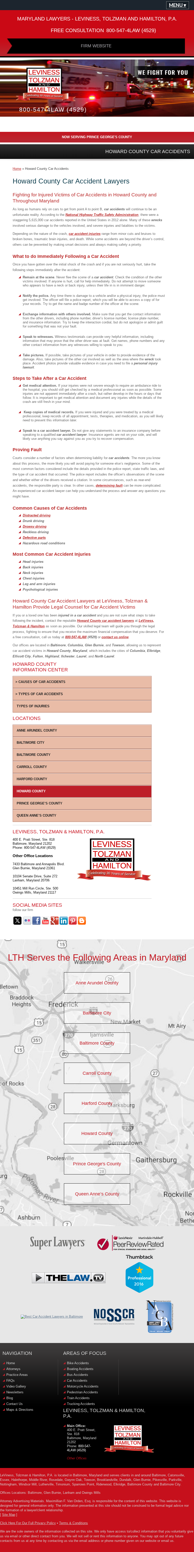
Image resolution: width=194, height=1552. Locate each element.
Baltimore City (30, 742)
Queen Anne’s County (36, 815)
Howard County (31, 791)
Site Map (8, 1515)
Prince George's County (97, 1163)
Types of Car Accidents (40, 694)
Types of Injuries (33, 706)
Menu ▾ (177, 5)
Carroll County (32, 767)
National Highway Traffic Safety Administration (101, 215)
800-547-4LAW (76, 637)
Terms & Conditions (73, 1523)
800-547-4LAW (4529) (79, 1448)
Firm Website (96, 46)
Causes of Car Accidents (41, 682)
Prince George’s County (39, 803)
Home (17, 169)
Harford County (32, 779)
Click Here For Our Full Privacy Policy (28, 1523)
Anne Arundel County (37, 730)
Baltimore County (34, 755)
